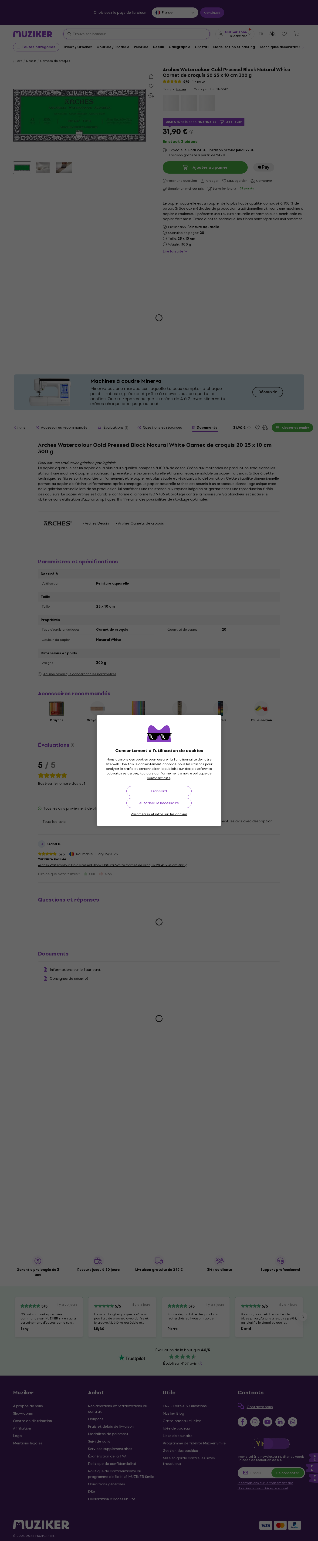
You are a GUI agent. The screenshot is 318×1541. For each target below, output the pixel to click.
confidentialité (158, 778)
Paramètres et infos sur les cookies (159, 814)
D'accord (159, 791)
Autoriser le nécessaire (159, 803)
